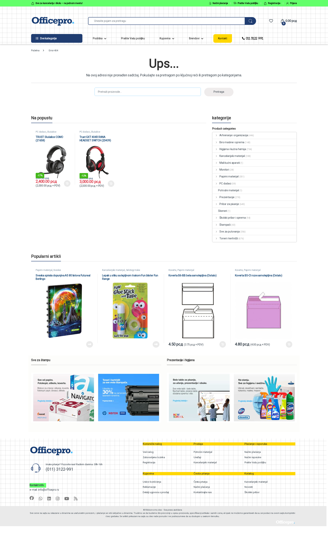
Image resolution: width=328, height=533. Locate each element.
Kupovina (165, 38)
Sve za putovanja (229, 231)
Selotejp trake (133, 270)
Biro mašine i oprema (231, 142)
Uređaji (197, 457)
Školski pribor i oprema (232, 217)
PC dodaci (41, 131)
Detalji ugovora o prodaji (156, 492)
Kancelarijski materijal (232, 155)
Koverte (172, 270)
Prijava (293, 3)
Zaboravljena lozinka (154, 457)
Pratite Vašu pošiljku (248, 3)
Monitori (224, 169)
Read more (89, 344)
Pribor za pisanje (229, 204)
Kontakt (222, 38)
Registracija (274, 3)
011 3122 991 (254, 38)
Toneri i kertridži (228, 238)
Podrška (97, 38)
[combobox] (166, 21)
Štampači (225, 224)
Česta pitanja (200, 481)
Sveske (57, 270)
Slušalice (51, 131)
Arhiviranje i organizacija (233, 135)
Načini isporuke (252, 457)
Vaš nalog (148, 452)
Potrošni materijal (228, 190)
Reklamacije (149, 487)
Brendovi (194, 38)
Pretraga (219, 91)
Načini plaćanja (220, 3)
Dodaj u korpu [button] (67, 183)
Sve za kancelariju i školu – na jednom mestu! (59, 3)
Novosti (248, 487)
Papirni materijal (228, 176)
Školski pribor (251, 492)
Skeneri (222, 210)
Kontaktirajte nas (203, 492)
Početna (35, 50)
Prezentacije (226, 197)
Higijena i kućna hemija (232, 149)
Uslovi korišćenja (152, 481)
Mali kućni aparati (229, 162)
